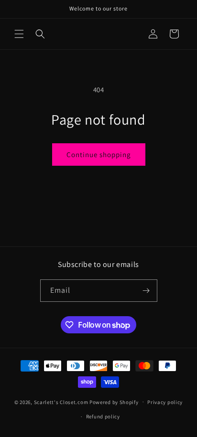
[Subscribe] (146, 290)
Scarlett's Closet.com (61, 401)
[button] (19, 33)
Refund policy (103, 416)
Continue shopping (98, 154)
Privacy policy (165, 402)
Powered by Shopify (114, 401)
